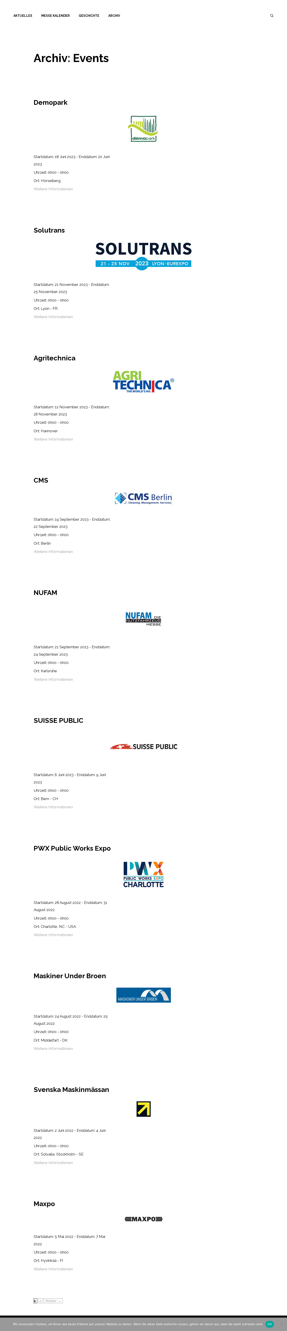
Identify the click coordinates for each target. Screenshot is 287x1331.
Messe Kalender (55, 15)
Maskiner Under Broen (70, 976)
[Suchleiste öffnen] (272, 15)
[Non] (281, 1324)
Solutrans (49, 230)
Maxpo (44, 1204)
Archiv (114, 15)
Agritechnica (54, 358)
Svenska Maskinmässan (71, 1089)
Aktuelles (22, 15)
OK (269, 1324)
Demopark (50, 102)
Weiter (53, 1301)
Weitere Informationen (53, 189)
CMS (41, 480)
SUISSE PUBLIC (58, 720)
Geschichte (89, 15)
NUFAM (45, 593)
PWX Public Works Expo (72, 848)
